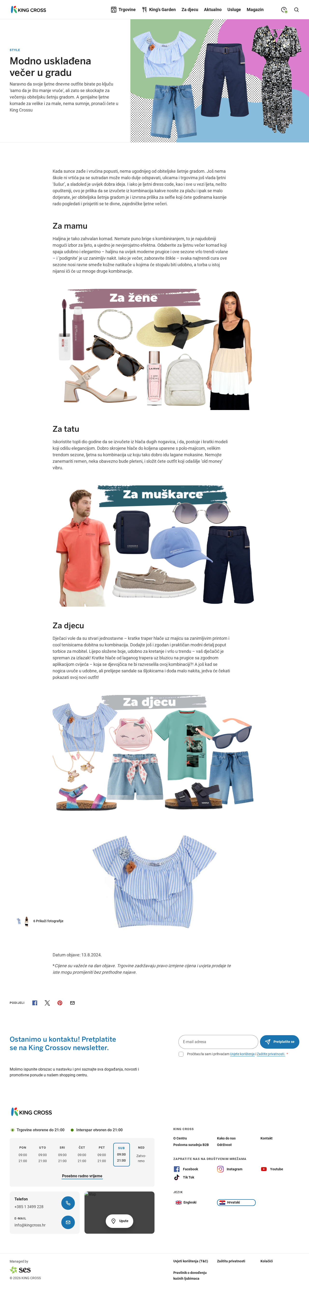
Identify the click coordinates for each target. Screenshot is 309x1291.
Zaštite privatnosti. (271, 1054)
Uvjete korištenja (242, 1054)
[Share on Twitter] (47, 1003)
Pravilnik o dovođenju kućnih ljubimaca (190, 1275)
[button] (42, 921)
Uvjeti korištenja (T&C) (190, 1261)
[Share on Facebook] (34, 1003)
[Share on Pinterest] (60, 1003)
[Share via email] (72, 1003)
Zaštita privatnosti (231, 1261)
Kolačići (266, 1261)
